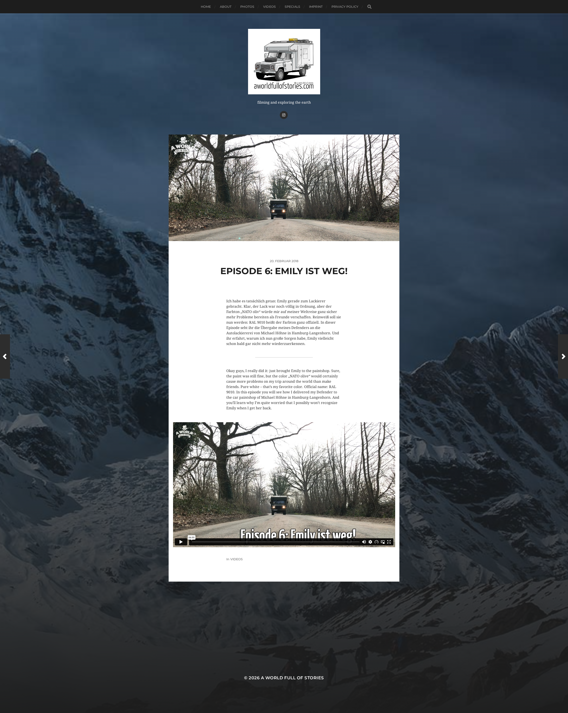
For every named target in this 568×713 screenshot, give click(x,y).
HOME (206, 7)
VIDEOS (269, 7)
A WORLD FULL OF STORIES (292, 677)
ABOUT (226, 7)
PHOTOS (247, 7)
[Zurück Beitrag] (5, 356)
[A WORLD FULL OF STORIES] (284, 61)
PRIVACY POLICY (344, 7)
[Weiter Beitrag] (563, 356)
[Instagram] (284, 115)
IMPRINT (316, 7)
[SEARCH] (369, 7)
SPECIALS (292, 7)
